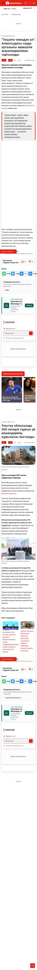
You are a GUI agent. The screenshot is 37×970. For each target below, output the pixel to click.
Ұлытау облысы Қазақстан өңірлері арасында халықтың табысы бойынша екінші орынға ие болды (27, 641)
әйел (7, 290)
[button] (29, 8)
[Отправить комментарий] (31, 333)
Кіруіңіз (8, 328)
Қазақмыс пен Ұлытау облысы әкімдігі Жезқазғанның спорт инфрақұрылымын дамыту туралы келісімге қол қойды (10, 642)
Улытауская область (13, 698)
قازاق (19, 60)
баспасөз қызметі (9, 493)
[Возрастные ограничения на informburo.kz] (25, 3)
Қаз (10, 60)
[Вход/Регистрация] (29, 3)
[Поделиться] (32, 965)
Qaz (15, 60)
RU (34, 3)
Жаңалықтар (15, 14)
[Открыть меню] (4, 3)
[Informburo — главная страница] (14, 3)
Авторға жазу (30, 60)
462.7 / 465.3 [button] (10, 8)
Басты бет (5, 14)
